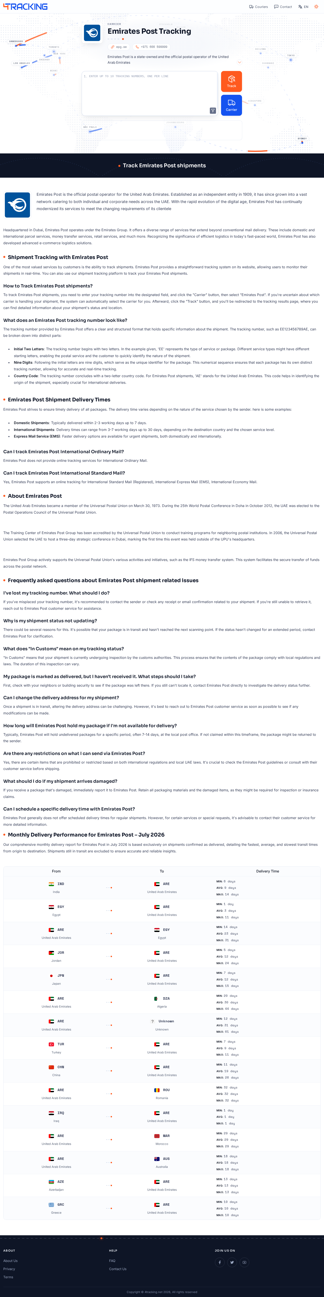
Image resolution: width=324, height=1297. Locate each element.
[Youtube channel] (244, 1262)
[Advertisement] (162, 130)
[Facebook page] (220, 1262)
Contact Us (118, 1269)
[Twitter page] (232, 1262)
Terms (8, 1277)
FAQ (112, 1261)
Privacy (9, 1269)
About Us (10, 1261)
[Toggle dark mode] (316, 6)
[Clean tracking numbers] (213, 111)
